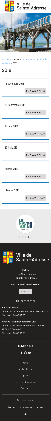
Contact (25, 291)
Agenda (25, 375)
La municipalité (30, 59)
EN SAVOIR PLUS (35, 91)
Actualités (25, 369)
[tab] (19, 237)
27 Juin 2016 (11, 126)
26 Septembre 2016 (15, 105)
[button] (25, 414)
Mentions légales (25, 400)
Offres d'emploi (25, 382)
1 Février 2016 (12, 190)
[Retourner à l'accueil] (25, 6)
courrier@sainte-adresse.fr (25, 284)
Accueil (6, 59)
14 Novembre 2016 (14, 83)
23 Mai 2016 (11, 147)
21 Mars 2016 (11, 169)
